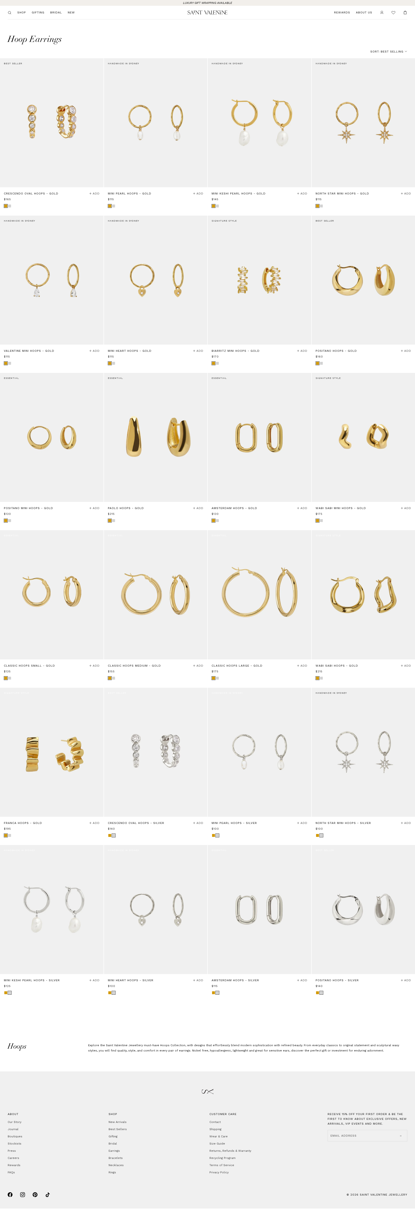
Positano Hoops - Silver (337, 980)
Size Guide (217, 1143)
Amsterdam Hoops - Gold (234, 508)
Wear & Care (218, 1136)
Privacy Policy (219, 1172)
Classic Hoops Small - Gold (29, 665)
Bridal (56, 12)
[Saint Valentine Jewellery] (207, 12)
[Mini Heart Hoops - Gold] (156, 280)
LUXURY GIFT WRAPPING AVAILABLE (207, 3)
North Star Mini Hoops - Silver (343, 823)
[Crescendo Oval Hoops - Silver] (156, 752)
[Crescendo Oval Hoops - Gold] (52, 122)
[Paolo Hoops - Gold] (156, 437)
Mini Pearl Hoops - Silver (234, 823)
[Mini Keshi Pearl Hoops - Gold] (259, 122)
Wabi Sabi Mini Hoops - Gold (341, 508)
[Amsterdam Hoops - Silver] (259, 909)
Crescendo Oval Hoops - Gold (31, 193)
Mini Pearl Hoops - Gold (129, 193)
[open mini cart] (405, 12)
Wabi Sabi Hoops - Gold (337, 665)
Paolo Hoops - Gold (126, 508)
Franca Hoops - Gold (23, 823)
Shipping (215, 1129)
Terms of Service (221, 1165)
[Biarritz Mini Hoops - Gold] (259, 280)
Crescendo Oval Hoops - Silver (136, 823)
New (71, 12)
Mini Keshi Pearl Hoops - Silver (32, 980)
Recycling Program (222, 1158)
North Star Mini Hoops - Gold (342, 193)
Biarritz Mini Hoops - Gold (236, 350)
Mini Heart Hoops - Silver (130, 980)
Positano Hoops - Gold (336, 350)
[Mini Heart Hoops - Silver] (156, 909)
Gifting (38, 12)
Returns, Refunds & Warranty (230, 1150)
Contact (215, 1122)
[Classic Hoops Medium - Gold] (156, 594)
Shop (21, 12)
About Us (364, 12)
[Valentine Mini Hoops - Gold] (52, 280)
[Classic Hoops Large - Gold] (259, 594)
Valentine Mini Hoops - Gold (29, 350)
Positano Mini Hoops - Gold (28, 508)
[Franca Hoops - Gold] (52, 752)
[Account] (382, 12)
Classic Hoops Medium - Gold (134, 665)
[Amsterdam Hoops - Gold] (259, 437)
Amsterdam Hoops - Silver (235, 980)
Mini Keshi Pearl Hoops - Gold (239, 193)
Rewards (342, 12)
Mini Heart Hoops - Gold (130, 350)
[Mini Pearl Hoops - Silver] (259, 752)
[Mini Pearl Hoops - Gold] (156, 122)
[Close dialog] (98, 1096)
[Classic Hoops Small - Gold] (52, 594)
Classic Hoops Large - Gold (237, 665)
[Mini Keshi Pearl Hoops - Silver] (52, 909)
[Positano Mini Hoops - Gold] (52, 437)
